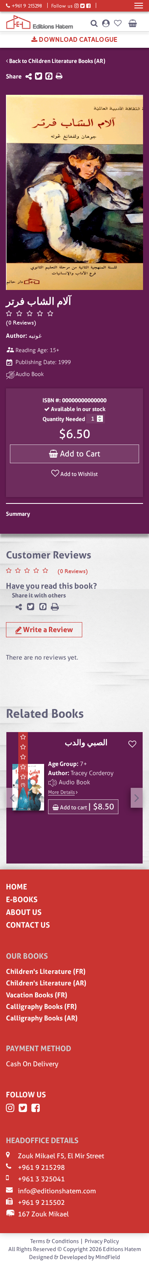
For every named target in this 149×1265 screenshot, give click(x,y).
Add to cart (86, 806)
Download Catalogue (77, 39)
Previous (12, 798)
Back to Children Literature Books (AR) (56, 61)
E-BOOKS (21, 899)
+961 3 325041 (41, 1179)
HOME (16, 886)
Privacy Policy (102, 1241)
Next (137, 798)
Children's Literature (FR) (45, 971)
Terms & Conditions (54, 1241)
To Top (138, 1258)
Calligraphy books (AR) (41, 1018)
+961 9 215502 (41, 1202)
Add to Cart (79, 453)
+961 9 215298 (41, 1167)
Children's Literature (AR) (46, 983)
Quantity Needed (64, 419)
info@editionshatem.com (57, 1191)
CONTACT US (28, 925)
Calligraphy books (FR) (41, 1006)
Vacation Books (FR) (36, 995)
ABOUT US (23, 912)
